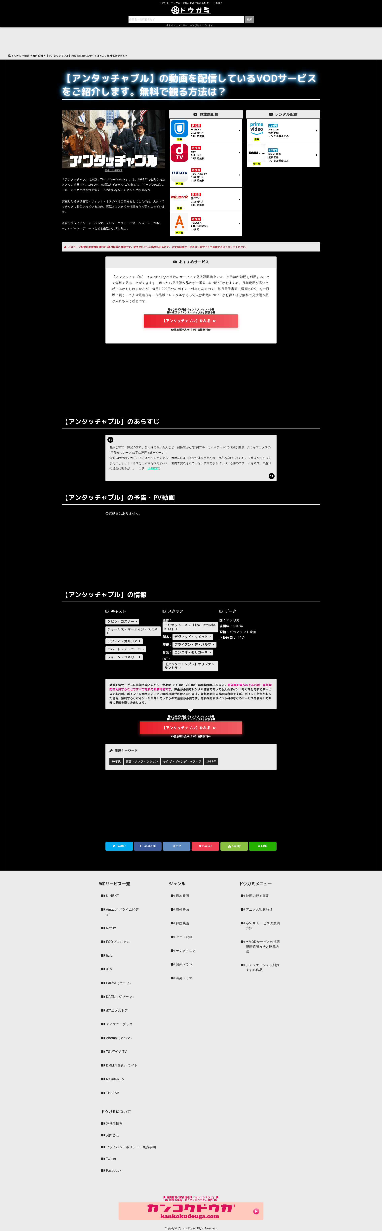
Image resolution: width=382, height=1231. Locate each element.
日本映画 (182, 895)
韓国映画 (182, 923)
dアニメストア (117, 1010)
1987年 (211, 761)
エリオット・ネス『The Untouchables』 (190, 626)
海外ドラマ (184, 978)
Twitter (120, 845)
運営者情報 (114, 1123)
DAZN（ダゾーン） (121, 996)
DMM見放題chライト (122, 1065)
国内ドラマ (184, 964)
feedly (236, 845)
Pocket (206, 845)
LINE (264, 845)
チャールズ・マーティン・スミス (132, 629)
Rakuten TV (115, 1079)
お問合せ (112, 1135)
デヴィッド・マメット (192, 636)
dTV (109, 969)
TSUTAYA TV (116, 1051)
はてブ (176, 845)
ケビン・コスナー (121, 621)
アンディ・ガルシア (123, 641)
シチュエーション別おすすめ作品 (262, 967)
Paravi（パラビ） (119, 983)
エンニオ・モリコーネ (192, 652)
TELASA (113, 1093)
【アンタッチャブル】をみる (187, 321)
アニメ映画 (184, 937)
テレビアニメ (186, 950)
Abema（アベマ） (120, 1038)
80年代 (116, 761)
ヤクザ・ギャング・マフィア (182, 761)
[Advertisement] (191, 377)
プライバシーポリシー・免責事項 (131, 1147)
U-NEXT (153, 468)
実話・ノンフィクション (142, 761)
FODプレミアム (118, 941)
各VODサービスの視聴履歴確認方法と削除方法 (263, 946)
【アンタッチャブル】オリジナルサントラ (190, 665)
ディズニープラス (119, 1024)
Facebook (149, 845)
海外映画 (182, 909)
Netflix (111, 928)
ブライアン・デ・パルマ (193, 644)
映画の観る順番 (257, 895)
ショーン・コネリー (123, 657)
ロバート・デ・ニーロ (125, 649)
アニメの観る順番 (259, 909)
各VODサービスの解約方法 (263, 926)
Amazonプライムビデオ (122, 912)
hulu (109, 955)
